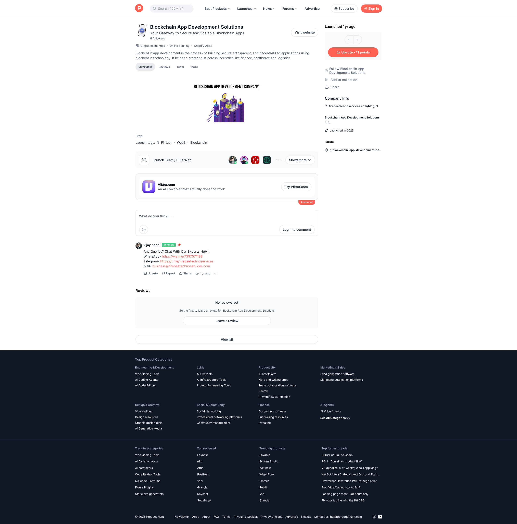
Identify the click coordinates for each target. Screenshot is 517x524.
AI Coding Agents (146, 379)
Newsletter (182, 516)
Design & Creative (147, 405)
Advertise (312, 9)
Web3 (181, 142)
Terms (226, 516)
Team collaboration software (277, 385)
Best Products (216, 9)
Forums (288, 9)
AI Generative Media (148, 428)
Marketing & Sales (332, 367)
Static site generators (149, 494)
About (206, 516)
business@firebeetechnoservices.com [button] (181, 266)
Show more (298, 160)
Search (263, 391)
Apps (195, 516)
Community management (213, 422)
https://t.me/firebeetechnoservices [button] (186, 261)
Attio (200, 468)
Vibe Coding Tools (147, 374)
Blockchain (198, 142)
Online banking (180, 45)
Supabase (204, 500)
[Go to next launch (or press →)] (357, 40)
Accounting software (272, 411)
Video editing (144, 411)
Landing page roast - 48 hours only (345, 494)
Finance (264, 405)
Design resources (146, 417)
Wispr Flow (266, 474)
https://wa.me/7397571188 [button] (182, 256)
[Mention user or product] (143, 229)
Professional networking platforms (219, 417)
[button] (194, 67)
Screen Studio (268, 461)
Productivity (267, 367)
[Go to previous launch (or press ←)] (349, 40)
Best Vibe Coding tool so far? (341, 487)
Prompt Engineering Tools (214, 385)
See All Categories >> (335, 418)
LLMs (200, 367)
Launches (245, 9)
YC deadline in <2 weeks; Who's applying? (350, 468)
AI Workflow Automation (274, 396)
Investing (265, 422)
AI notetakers (267, 374)
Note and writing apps (273, 379)
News (267, 9)
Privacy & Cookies (246, 516)
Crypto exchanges (152, 45)
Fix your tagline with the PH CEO (343, 500)
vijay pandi (152, 245)
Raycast (202, 494)
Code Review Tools (147, 474)
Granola (202, 487)
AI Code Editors (145, 385)
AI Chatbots (204, 374)
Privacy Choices (271, 516)
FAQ (216, 516)
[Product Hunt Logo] (139, 8)
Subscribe (346, 9)
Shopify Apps (203, 45)
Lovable (202, 455)
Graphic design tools (148, 422)
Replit (263, 487)
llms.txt (306, 516)
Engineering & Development (154, 367)
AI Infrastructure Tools (211, 379)
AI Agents (327, 405)
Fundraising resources (273, 417)
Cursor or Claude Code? (337, 455)
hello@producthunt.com (346, 516)
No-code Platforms (147, 481)
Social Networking (209, 411)
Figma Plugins (144, 487)
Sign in (373, 9)
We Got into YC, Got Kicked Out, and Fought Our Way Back (351, 475)
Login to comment (297, 229)
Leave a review (227, 321)
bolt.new (265, 468)
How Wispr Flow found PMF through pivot (349, 481)
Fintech (166, 142)
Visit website (305, 32)
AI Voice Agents (330, 411)
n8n (199, 461)
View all (227, 339)
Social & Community (211, 405)
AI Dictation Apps (146, 461)
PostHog (203, 474)
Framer (264, 481)
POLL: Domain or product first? (342, 461)
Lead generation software (337, 374)
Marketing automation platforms (341, 379)
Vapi (200, 481)
